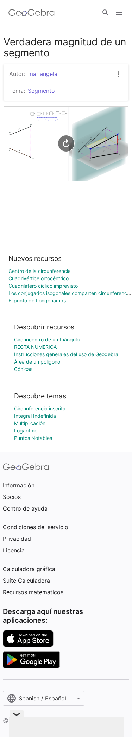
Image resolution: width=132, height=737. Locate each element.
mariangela (42, 73)
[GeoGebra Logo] (31, 12)
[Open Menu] (119, 12)
